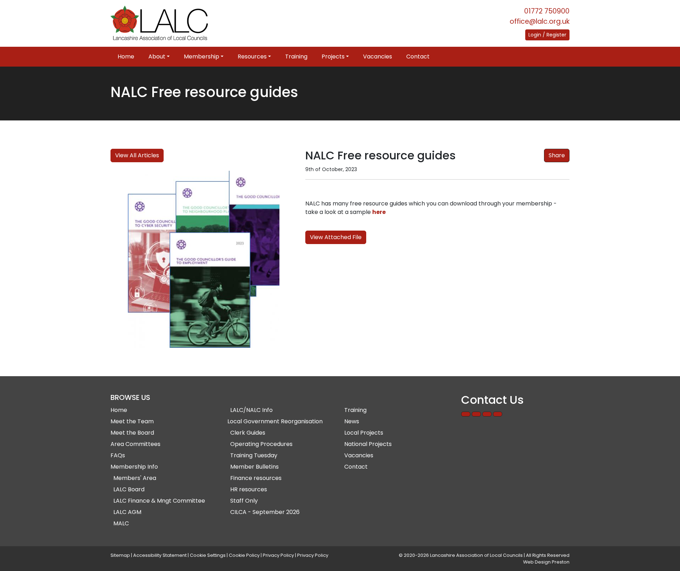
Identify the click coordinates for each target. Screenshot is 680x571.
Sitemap (120, 555)
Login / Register (547, 34)
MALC (121, 523)
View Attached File (336, 237)
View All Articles (137, 155)
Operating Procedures (261, 444)
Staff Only (244, 501)
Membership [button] (201, 56)
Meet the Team (132, 421)
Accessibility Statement (160, 555)
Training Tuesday (253, 455)
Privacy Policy (278, 555)
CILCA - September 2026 (265, 512)
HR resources (248, 489)
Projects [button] (333, 56)
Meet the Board (132, 433)
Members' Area (134, 478)
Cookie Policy (244, 555)
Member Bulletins (254, 467)
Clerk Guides (247, 433)
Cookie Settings (208, 555)
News (351, 421)
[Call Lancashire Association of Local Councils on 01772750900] (465, 414)
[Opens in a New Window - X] (497, 414)
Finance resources (256, 478)
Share (557, 155)
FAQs (117, 455)
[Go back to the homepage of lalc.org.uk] (159, 23)
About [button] (156, 56)
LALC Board (128, 489)
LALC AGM (127, 512)
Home (126, 56)
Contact (418, 56)
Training (296, 56)
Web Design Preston (546, 562)
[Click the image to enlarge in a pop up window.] (203, 259)
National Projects (368, 444)
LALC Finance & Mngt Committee (159, 501)
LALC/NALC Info (251, 410)
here (379, 212)
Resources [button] (252, 56)
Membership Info (134, 467)
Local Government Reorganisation (275, 421)
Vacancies (377, 56)
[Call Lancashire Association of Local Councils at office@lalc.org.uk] (476, 414)
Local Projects (363, 433)
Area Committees (135, 444)
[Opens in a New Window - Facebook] (487, 414)
